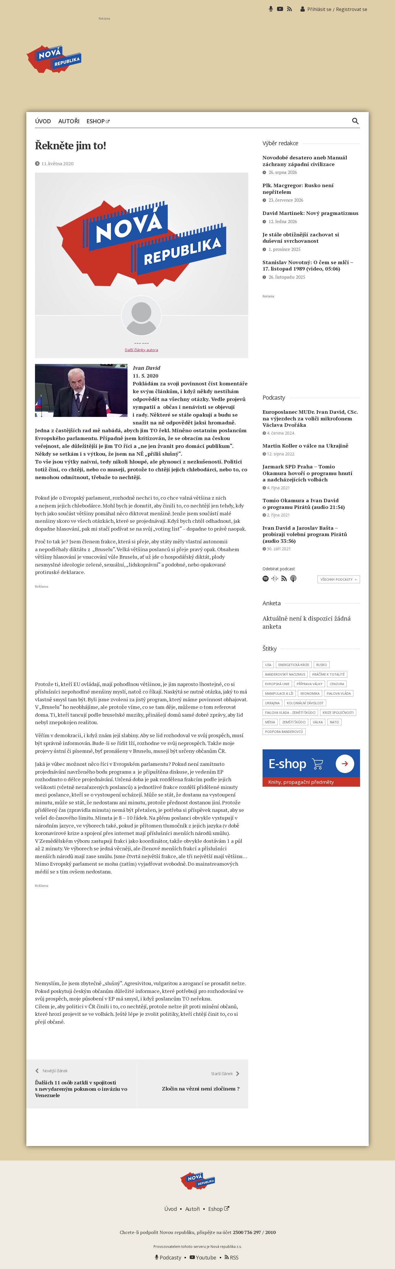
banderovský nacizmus (285, 674)
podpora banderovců (284, 731)
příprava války (309, 684)
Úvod (43, 121)
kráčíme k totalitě (328, 674)
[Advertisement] (234, 61)
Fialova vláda (339, 693)
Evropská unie (277, 684)
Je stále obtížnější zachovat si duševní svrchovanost (301, 237)
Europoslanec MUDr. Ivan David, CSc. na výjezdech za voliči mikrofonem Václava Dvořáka (310, 418)
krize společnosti (338, 712)
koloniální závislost (305, 703)
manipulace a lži (279, 693)
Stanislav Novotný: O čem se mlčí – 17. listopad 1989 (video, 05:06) (308, 265)
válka (318, 722)
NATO (334, 722)
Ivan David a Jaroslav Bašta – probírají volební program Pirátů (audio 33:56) (305, 534)
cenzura (337, 684)
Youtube (205, 1257)
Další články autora (141, 349)
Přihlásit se (319, 9)
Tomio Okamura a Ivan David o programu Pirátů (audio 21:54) (304, 503)
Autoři (69, 121)
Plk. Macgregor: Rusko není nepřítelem (298, 188)
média (270, 722)
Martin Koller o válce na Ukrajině (305, 445)
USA (268, 665)
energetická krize (293, 665)
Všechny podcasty (339, 579)
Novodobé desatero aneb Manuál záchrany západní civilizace (305, 161)
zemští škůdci (294, 722)
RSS (234, 1257)
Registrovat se (351, 9)
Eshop (96, 121)
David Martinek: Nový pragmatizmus (311, 212)
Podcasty (169, 1257)
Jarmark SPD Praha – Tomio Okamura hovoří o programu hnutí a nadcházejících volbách (307, 473)
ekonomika (310, 693)
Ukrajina (272, 703)
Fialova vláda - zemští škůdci (290, 712)
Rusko (321, 665)
